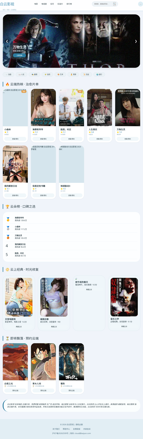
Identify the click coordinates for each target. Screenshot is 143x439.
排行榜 (69, 4)
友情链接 (76, 429)
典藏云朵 (19, 327)
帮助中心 (66, 429)
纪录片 (60, 4)
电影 (36, 4)
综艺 (52, 4)
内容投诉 (86, 429)
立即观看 (19, 55)
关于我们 (56, 429)
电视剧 (44, 4)
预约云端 (15, 390)
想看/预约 (15, 139)
